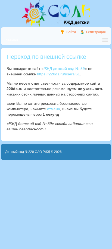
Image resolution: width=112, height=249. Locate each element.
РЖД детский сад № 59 (64, 68)
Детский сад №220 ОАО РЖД (27, 152)
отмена (53, 109)
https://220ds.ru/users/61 (58, 74)
